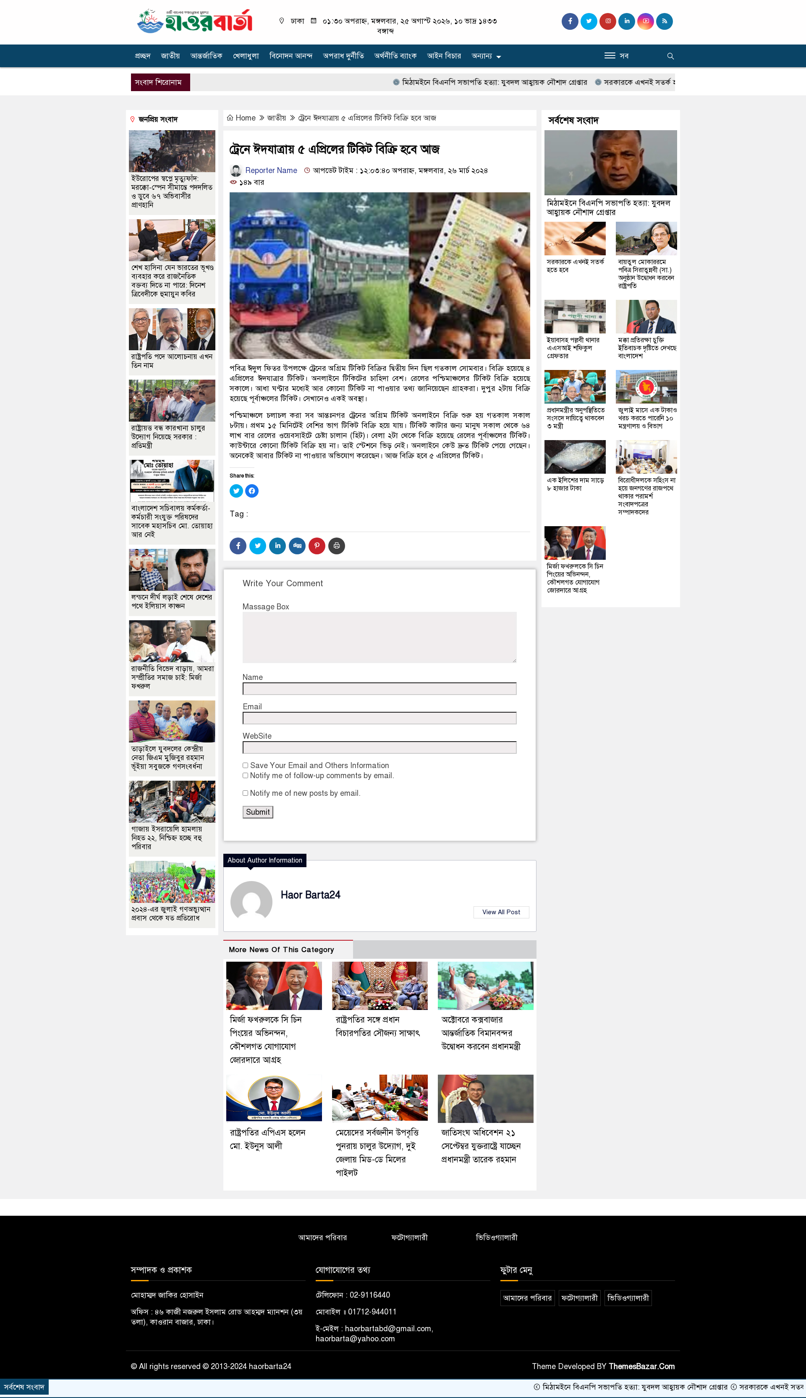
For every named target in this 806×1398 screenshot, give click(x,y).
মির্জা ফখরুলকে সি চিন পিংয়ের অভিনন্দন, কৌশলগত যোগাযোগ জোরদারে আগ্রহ (575, 578)
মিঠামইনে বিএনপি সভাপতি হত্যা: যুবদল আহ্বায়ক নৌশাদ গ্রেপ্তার (441, 82)
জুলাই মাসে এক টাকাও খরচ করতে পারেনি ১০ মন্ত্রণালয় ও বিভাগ (647, 418)
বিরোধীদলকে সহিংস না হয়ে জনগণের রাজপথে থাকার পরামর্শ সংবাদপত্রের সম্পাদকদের (646, 496)
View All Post (501, 912)
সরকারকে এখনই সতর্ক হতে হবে (597, 82)
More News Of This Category (282, 949)
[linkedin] (626, 21)
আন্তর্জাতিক (206, 55)
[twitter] (589, 21)
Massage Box (266, 606)
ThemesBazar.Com (642, 1366)
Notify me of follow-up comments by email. (322, 775)
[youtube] (645, 21)
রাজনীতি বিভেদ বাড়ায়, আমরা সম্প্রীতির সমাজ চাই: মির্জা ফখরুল (172, 677)
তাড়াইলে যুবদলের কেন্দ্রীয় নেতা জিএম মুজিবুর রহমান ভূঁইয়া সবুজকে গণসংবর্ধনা (167, 758)
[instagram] (607, 21)
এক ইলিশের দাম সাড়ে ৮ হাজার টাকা (575, 484)
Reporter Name (270, 170)
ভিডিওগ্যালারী (497, 1237)
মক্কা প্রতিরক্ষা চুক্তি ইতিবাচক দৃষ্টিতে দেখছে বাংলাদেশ (647, 348)
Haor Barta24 (310, 895)
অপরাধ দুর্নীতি (343, 55)
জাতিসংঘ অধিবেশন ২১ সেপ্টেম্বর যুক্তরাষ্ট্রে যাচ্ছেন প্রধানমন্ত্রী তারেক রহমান (481, 1146)
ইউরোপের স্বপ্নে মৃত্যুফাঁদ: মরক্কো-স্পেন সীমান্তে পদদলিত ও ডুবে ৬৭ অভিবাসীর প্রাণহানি (171, 192)
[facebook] (570, 21)
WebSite (257, 736)
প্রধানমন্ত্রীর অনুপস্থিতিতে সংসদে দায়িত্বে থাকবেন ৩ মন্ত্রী (576, 418)
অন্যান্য (482, 55)
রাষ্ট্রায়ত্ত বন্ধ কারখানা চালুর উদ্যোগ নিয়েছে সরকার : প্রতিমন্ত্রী (168, 437)
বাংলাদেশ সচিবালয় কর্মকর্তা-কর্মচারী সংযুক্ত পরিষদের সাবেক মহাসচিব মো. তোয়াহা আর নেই (172, 521)
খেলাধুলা (246, 55)
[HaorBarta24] (195, 20)
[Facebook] (238, 546)
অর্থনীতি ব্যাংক (395, 55)
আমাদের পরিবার (322, 1237)
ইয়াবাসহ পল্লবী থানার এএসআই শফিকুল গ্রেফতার (573, 348)
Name (253, 677)
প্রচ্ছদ (143, 55)
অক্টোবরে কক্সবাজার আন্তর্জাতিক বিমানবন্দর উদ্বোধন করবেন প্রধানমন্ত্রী (481, 1033)
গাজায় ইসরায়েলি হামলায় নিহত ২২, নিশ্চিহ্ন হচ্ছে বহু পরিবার (166, 838)
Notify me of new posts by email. (305, 793)
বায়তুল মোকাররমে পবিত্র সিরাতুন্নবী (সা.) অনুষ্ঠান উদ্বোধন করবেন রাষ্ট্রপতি (646, 274)
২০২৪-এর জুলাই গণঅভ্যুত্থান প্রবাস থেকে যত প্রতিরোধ (170, 914)
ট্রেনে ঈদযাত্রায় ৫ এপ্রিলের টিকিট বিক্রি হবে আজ (367, 118)
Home (246, 118)
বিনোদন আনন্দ (291, 55)
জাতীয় (170, 55)
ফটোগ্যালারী (410, 1237)
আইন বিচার (444, 55)
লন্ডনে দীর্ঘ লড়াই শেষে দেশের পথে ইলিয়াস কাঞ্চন (171, 602)
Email (252, 706)
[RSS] (664, 21)
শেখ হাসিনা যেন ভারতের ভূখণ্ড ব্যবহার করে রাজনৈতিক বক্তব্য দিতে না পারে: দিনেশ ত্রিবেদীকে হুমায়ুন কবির (172, 281)
